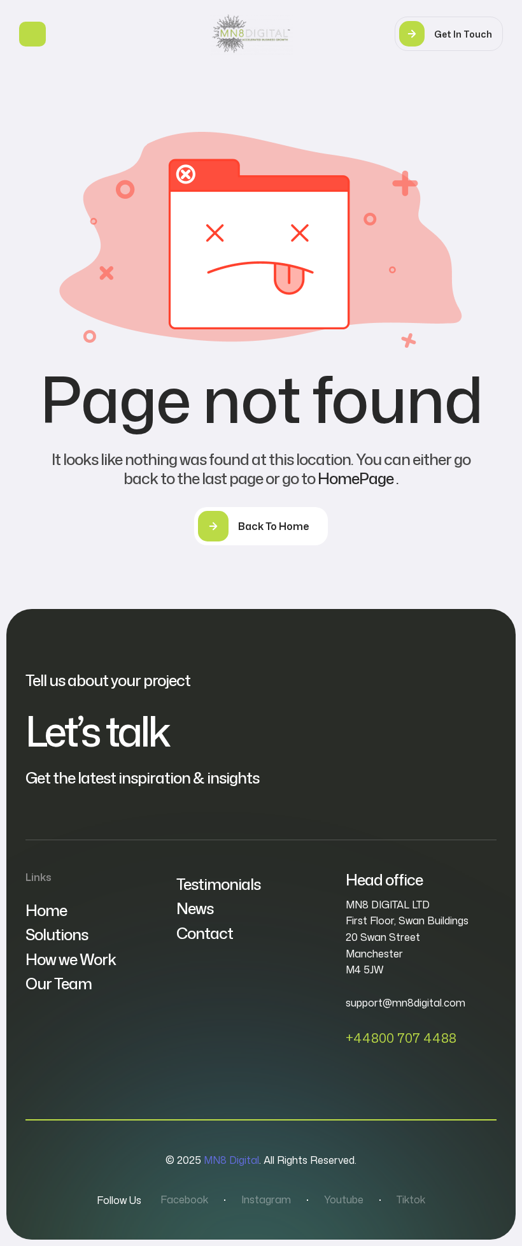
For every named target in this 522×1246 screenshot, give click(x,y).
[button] (449, 34)
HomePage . (358, 478)
